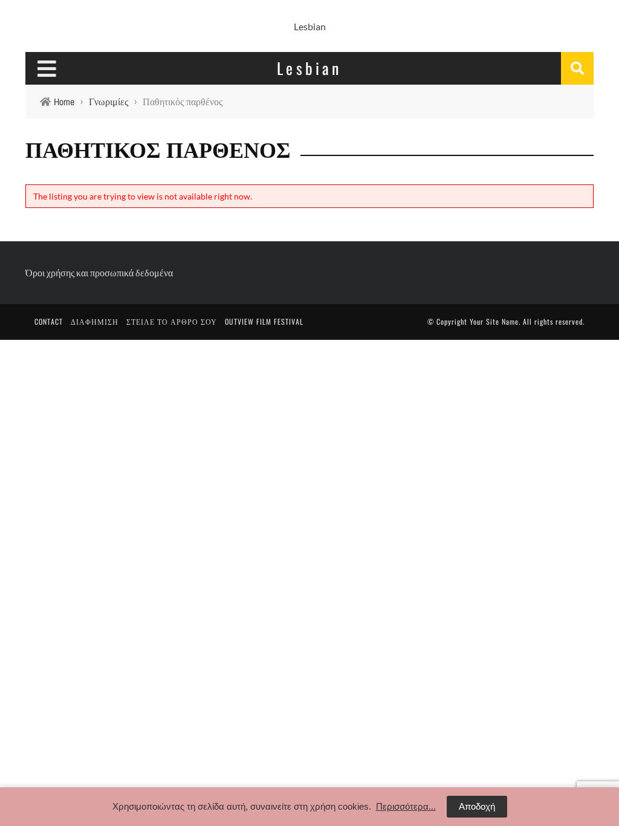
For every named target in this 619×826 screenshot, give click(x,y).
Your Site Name (494, 321)
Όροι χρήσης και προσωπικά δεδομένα (99, 272)
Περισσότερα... (406, 806)
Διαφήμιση (94, 321)
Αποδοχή (477, 806)
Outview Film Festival (264, 321)
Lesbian (310, 26)
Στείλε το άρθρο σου (171, 321)
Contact (48, 321)
